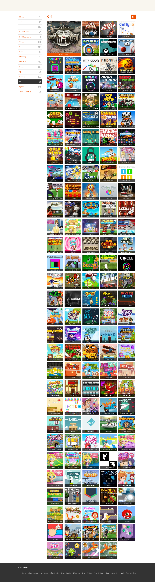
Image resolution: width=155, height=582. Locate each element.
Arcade (35, 573)
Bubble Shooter (54, 573)
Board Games (43, 573)
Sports (122, 573)
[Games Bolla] (77, 5)
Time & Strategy (131, 573)
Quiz (107, 573)
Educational (76, 573)
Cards (63, 573)
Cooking (68, 573)
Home (24, 573)
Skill (117, 573)
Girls (83, 573)
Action (30, 573)
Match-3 (96, 573)
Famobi (25, 568)
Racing (113, 573)
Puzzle (102, 573)
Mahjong (89, 573)
